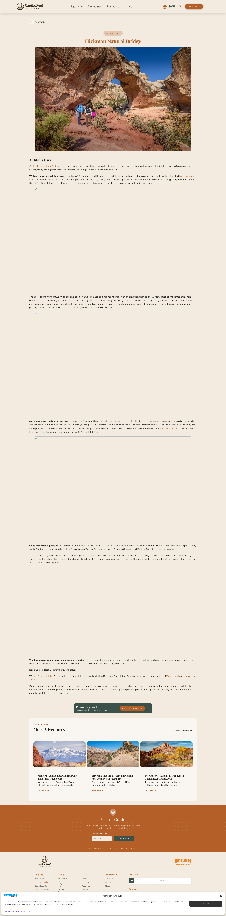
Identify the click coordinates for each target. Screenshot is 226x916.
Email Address (99, 834)
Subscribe (124, 838)
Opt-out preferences (12, 911)
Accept (205, 903)
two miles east (186, 176)
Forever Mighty (46, 676)
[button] (220, 896)
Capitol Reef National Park (42, 166)
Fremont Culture (168, 428)
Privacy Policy (26, 911)
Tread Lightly (173, 676)
